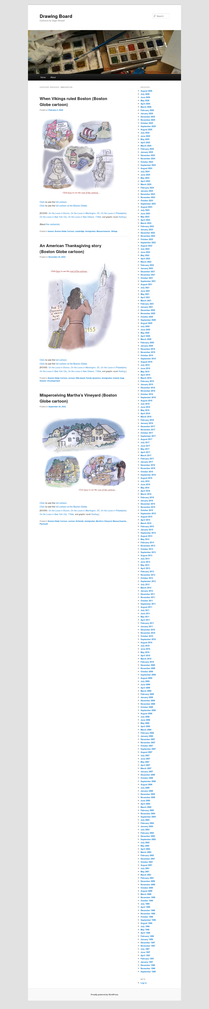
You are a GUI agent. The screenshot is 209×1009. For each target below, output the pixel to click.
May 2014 (145, 539)
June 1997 (145, 952)
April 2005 (145, 803)
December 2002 (148, 836)
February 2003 (147, 832)
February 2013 (147, 571)
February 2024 (147, 187)
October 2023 (147, 200)
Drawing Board (56, 16)
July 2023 (145, 210)
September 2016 (148, 474)
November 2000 (148, 884)
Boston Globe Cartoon (64, 231)
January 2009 (147, 697)
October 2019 (147, 355)
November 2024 (148, 158)
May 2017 (145, 448)
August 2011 (146, 607)
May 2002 (145, 845)
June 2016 (145, 484)
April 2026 (145, 103)
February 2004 (147, 823)
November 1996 (148, 968)
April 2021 (145, 297)
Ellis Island (80, 378)
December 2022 (148, 232)
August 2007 (146, 752)
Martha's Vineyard (104, 521)
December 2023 (148, 194)
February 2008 (147, 732)
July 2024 (145, 171)
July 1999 (145, 903)
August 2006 (146, 784)
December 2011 (148, 594)
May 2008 (145, 723)
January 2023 (147, 229)
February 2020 (147, 342)
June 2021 (145, 290)
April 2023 (145, 219)
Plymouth (44, 523)
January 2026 (147, 113)
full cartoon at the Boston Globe (71, 205)
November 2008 (148, 703)
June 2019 (145, 368)
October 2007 (147, 745)
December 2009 (148, 665)
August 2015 (146, 516)
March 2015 (146, 523)
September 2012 (148, 581)
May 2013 (145, 565)
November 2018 (148, 390)
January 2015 (147, 529)
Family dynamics (93, 378)
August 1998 (146, 923)
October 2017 (147, 432)
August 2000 (146, 890)
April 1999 (145, 906)
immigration (90, 231)
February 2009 (147, 694)
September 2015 (148, 513)
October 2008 (147, 707)
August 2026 (146, 90)
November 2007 (148, 742)
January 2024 (147, 190)
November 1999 (148, 897)
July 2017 (145, 442)
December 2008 (148, 700)
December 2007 (148, 739)
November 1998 (148, 913)
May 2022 (145, 255)
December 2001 (148, 858)
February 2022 (147, 265)
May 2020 (145, 332)
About (53, 77)
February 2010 (147, 661)
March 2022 (146, 261)
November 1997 (148, 945)
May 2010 (145, 652)
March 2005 (146, 807)
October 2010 (147, 636)
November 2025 (148, 119)
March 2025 (146, 145)
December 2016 (148, 464)
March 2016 (146, 494)
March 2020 (146, 339)
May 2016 (145, 487)
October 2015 (147, 510)
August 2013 (146, 555)
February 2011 (147, 623)
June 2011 (145, 613)
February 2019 (147, 381)
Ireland (116, 378)
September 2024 (148, 165)
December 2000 (148, 881)
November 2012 (148, 574)
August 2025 (146, 129)
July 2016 (145, 481)
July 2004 (145, 819)
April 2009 (145, 687)
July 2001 (145, 868)
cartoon (71, 378)
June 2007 (145, 758)
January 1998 (147, 939)
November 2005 (148, 797)
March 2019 (146, 377)
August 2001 (146, 865)
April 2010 (145, 655)
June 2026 (145, 97)
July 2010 (145, 645)
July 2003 (145, 829)
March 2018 (146, 416)
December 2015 (148, 503)
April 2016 (145, 490)
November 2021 (148, 274)
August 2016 (146, 477)
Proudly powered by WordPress (104, 994)
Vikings (114, 231)
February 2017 (147, 458)
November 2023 (148, 197)
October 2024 (147, 161)
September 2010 (148, 639)
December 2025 (148, 116)
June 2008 (145, 719)
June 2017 (145, 445)
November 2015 (148, 506)
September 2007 (148, 748)
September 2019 (148, 358)
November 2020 (148, 313)
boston (51, 231)
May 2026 (145, 100)
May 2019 (145, 371)
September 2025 (148, 126)
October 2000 (147, 887)
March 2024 (146, 184)
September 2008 (148, 710)
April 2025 (145, 142)
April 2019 (145, 374)
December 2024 (148, 155)
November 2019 (148, 352)
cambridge (79, 231)
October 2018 (147, 394)
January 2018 (147, 423)
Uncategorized (53, 380)
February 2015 (147, 526)
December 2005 (148, 794)
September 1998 (148, 919)
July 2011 (145, 610)
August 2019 (146, 361)
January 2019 (147, 384)
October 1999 (147, 900)
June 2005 (145, 800)
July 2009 (145, 681)
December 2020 (148, 310)
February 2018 (147, 419)
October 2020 (147, 316)
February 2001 (147, 877)
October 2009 (147, 671)
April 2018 (145, 413)
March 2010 (146, 658)
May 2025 (145, 139)
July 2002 (145, 842)
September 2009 (148, 674)
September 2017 (148, 435)
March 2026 (146, 106)
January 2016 (147, 500)
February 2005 (147, 810)
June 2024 (145, 174)
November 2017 (148, 429)
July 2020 (145, 326)
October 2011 (147, 600)
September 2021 (148, 281)
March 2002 (146, 852)
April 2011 (145, 619)
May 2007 (145, 761)
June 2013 (145, 561)
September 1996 (148, 971)
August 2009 (146, 678)
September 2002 (148, 839)
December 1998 (148, 910)
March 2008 (146, 729)
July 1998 (145, 926)
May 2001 (145, 871)
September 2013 (148, 552)
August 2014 (146, 536)
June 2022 (145, 252)
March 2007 (146, 768)
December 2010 (148, 629)
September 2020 (148, 319)
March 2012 (146, 587)
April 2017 (145, 452)
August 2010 (146, 642)
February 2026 (147, 110)
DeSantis (80, 521)
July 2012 (145, 584)
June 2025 (145, 136)
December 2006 (148, 774)
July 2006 (145, 787)
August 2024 (146, 168)
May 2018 (145, 410)
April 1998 (145, 932)
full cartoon (61, 201)
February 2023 (147, 226)
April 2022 (145, 258)
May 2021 (145, 294)
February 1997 (147, 958)
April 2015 (145, 519)
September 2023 (148, 203)
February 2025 (147, 148)
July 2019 (145, 364)
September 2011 (148, 603)
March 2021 (146, 300)
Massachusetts (103, 231)
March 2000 (146, 894)
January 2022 (147, 268)
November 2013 (148, 545)
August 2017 (146, 439)
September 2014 (148, 532)
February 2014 (147, 542)
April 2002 (145, 848)
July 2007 (145, 755)
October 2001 (147, 861)
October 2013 (147, 548)
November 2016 (148, 468)
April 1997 (145, 955)
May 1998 (145, 929)
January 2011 (147, 626)
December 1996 (148, 965)
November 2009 (148, 668)
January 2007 (147, 771)
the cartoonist (53, 224)
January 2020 (147, 345)
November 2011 (148, 597)
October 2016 (147, 471)
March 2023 (146, 223)
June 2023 (145, 213)
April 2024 (145, 181)
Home (43, 77)
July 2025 (145, 132)
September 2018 (148, 397)
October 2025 (147, 123)
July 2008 (145, 716)
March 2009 (146, 690)
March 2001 (146, 874)
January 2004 (147, 826)
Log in (144, 982)
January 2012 (147, 590)
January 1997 (147, 961)
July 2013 (145, 558)
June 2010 (145, 648)
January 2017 (147, 461)
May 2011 (145, 616)
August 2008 (146, 713)
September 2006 (148, 781)
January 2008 (147, 736)
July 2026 (145, 94)
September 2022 (148, 242)
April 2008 (145, 726)
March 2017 (146, 455)
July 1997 (145, 948)
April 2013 (145, 568)
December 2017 (148, 426)
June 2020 (145, 329)
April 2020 (145, 335)
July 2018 (145, 403)
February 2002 (147, 855)
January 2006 (147, 790)
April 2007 (145, 765)
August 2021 (146, 284)
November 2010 (148, 632)
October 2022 (147, 239)
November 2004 (148, 813)
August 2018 (146, 400)
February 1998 (147, 936)
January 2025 (147, 152)
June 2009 (145, 684)
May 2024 (145, 177)
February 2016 (147, 497)
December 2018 (148, 387)
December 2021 (148, 271)
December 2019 (148, 348)
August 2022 (146, 245)
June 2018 (145, 406)
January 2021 (147, 306)
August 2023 (146, 206)
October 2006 (147, 777)
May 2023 (145, 216)
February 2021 (147, 303)
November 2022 (148, 235)
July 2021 (145, 287)
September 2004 (148, 816)
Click (42, 201)
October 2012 (147, 578)
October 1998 (147, 916)
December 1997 (148, 942)
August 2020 (146, 323)
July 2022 (145, 248)
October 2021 (147, 277)
